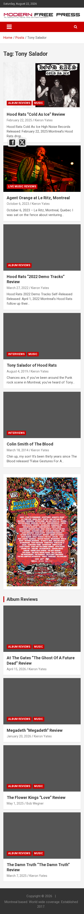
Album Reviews (19, 103)
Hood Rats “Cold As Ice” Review (36, 114)
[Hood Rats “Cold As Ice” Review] (42, 85)
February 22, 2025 (19, 120)
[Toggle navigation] (9, 27)
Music (38, 103)
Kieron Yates (44, 120)
